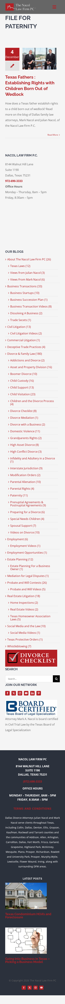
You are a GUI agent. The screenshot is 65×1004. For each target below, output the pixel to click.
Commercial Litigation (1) (23, 340)
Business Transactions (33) (24, 286)
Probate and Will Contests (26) (27, 582)
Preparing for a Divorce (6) (27, 512)
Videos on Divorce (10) (25, 532)
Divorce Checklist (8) (23, 410)
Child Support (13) (22, 387)
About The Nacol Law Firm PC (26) (29, 259)
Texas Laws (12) (20, 266)
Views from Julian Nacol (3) (27, 272)
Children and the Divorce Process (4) (32, 402)
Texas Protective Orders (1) (25, 639)
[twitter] (13, 693)
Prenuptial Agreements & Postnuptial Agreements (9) (28, 504)
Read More (52, 134)
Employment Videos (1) (25, 545)
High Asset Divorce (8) (24, 444)
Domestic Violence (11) (25, 431)
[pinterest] (38, 693)
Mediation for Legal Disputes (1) (28, 575)
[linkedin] (32, 693)
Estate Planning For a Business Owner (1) (30, 567)
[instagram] (20, 693)
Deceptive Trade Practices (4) (26, 347)
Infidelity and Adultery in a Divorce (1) (32, 460)
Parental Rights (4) (22, 488)
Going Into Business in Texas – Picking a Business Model (27, 960)
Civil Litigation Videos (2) (26, 333)
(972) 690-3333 (32, 781)
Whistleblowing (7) (19, 646)
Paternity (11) (19, 495)
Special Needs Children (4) (27, 518)
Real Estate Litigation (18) (23, 596)
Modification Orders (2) (25, 475)
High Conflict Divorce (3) (26, 451)
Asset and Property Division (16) (31, 367)
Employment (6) (17, 539)
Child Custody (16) (22, 380)
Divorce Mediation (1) (24, 417)
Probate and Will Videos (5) (27, 589)
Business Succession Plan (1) (28, 299)
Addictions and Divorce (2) (27, 360)
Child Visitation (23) (22, 394)
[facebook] (7, 693)
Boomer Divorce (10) (23, 373)
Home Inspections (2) (24, 602)
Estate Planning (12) (20, 559)
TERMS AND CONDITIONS (32, 809)
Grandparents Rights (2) (26, 438)
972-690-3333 (14, 181)
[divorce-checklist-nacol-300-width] (31, 651)
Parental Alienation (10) (25, 481)
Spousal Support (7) (23, 525)
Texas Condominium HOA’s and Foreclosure (28, 915)
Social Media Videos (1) (25, 632)
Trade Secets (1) (20, 320)
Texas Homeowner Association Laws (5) (30, 618)
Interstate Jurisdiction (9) (26, 468)
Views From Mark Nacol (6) (27, 279)
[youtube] (26, 693)
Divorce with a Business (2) (27, 424)
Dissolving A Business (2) (26, 313)
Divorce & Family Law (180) (24, 353)
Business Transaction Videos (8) (31, 306)
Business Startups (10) (24, 292)
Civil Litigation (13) (19, 326)
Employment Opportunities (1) (27, 552)
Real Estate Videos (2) (24, 609)
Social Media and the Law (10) (26, 626)
